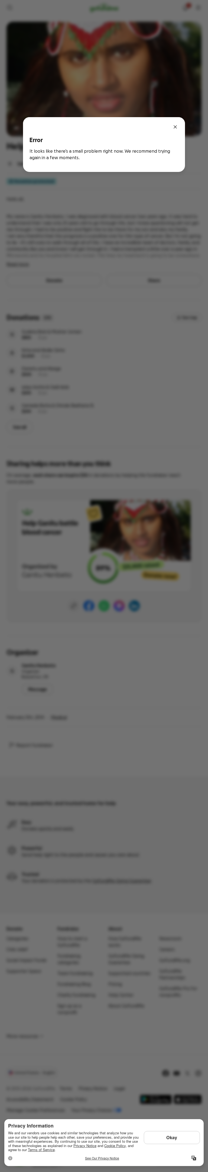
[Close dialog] (175, 126)
